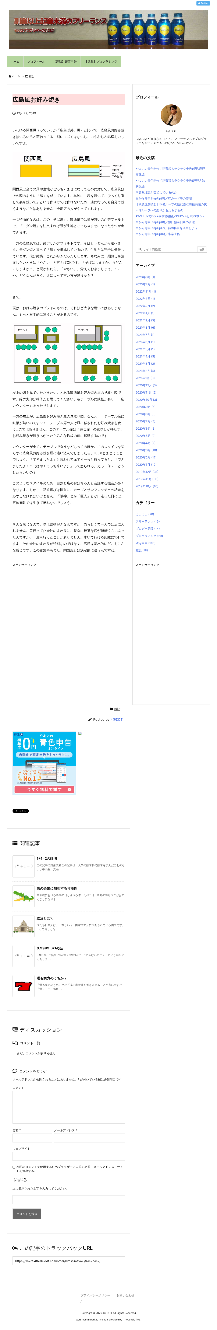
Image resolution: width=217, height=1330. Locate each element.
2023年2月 (145, 284)
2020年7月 (145, 421)
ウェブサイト (21, 1148)
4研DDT (117, 720)
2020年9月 (146, 407)
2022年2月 (145, 306)
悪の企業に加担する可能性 (57, 888)
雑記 (31, 76)
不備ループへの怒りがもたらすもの (159, 210)
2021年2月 (145, 371)
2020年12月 (146, 385)
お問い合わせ (125, 1295)
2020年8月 (146, 414)
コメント (18, 1087)
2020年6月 (146, 428)
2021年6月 (145, 342)
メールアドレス (65, 1130)
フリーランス (148, 521)
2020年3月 (146, 450)
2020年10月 (146, 399)
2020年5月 (146, 435)
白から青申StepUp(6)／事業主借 (158, 234)
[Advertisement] (48, 598)
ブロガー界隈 (148, 528)
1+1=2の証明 (47, 858)
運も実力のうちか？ (52, 978)
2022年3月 (145, 298)
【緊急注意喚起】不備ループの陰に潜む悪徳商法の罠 (171, 204)
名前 (17, 1130)
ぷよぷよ (145, 514)
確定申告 (145, 543)
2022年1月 (145, 313)
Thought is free (131, 1319)
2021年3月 (145, 363)
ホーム (16, 76)
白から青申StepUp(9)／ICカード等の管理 (164, 198)
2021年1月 (145, 378)
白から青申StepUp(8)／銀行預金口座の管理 (165, 222)
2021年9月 (145, 320)
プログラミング (149, 536)
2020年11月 (146, 392)
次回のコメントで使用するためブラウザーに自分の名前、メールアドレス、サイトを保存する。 (69, 1169)
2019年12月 (147, 472)
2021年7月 (145, 334)
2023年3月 (145, 277)
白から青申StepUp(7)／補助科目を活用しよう (167, 228)
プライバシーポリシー (95, 1295)
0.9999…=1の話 (50, 948)
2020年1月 (146, 464)
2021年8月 (145, 327)
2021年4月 (145, 356)
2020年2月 (146, 457)
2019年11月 (147, 479)
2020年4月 (145, 443)
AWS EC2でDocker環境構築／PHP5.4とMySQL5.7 (170, 216)
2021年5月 (145, 349)
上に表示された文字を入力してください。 (41, 1188)
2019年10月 (147, 486)
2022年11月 (146, 291)
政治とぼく (45, 918)
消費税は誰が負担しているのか (156, 192)
